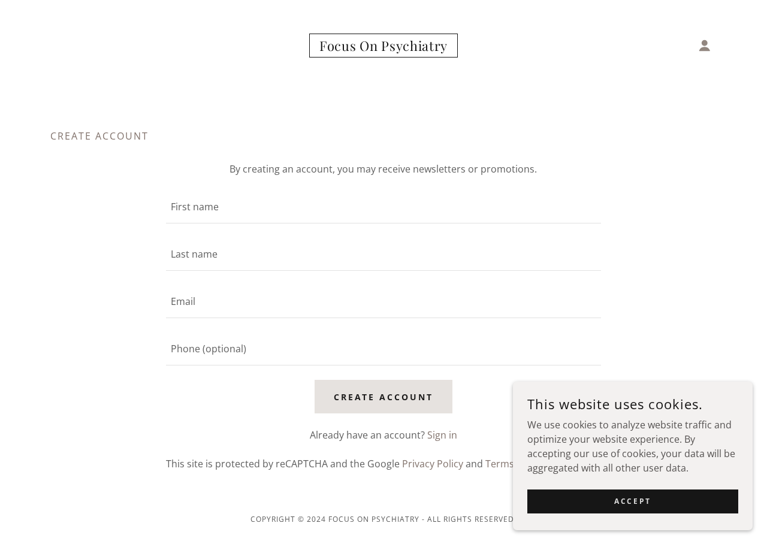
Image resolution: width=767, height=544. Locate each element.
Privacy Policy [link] (432, 463)
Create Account (384, 397)
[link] (383, 47)
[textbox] (383, 207)
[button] (705, 46)
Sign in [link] (442, 435)
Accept (632, 501)
